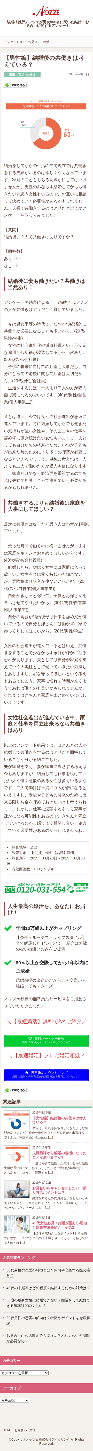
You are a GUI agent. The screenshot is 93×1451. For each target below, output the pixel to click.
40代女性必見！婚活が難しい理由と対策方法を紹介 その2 (59, 1225)
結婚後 (30, 75)
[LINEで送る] (15, 85)
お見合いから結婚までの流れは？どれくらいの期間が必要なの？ (48, 1338)
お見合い (34, 42)
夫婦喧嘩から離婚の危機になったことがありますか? (59, 1155)
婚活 (46, 42)
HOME (7, 1430)
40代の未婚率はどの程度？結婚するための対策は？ (48, 1288)
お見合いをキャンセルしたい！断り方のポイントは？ (59, 1190)
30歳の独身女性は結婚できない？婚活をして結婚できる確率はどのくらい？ (48, 1303)
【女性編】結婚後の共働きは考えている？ (59, 1120)
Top (88, 1446)
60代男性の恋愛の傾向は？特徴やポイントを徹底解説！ (48, 1320)
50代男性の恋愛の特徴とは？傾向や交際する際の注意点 (48, 1273)
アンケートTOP (15, 42)
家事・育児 (17, 75)
